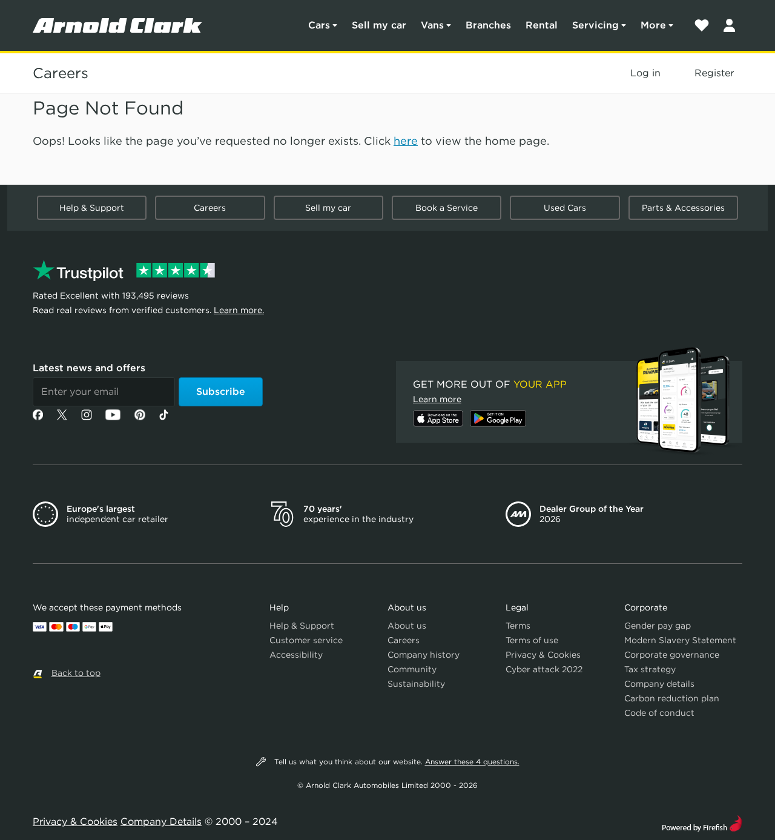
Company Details (161, 821)
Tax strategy (650, 669)
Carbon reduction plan (671, 698)
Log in (645, 73)
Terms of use (532, 640)
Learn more (437, 399)
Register (714, 73)
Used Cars (565, 208)
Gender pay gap (657, 625)
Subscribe (220, 391)
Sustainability (416, 684)
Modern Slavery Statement (680, 640)
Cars (319, 25)
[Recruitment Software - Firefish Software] (702, 822)
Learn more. (239, 310)
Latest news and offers (89, 368)
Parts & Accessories (683, 208)
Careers (60, 73)
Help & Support (91, 208)
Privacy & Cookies (543, 655)
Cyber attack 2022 (544, 669)
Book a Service (446, 208)
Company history (424, 655)
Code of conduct (659, 713)
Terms (518, 625)
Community (412, 669)
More (653, 25)
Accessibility (296, 655)
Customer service (306, 640)
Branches (488, 25)
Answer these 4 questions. (472, 761)
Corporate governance (671, 655)
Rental (542, 25)
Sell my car (379, 25)
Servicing (595, 25)
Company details (659, 684)
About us (407, 625)
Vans (432, 25)
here (406, 140)
